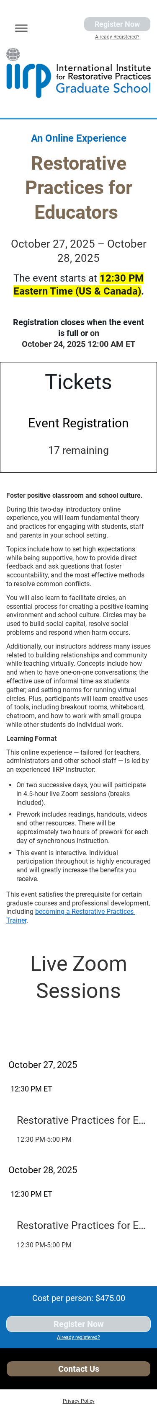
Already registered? (78, 1337)
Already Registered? (117, 37)
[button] (18, 27)
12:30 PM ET (31, 1088)
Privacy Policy (79, 1401)
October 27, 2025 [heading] (42, 1065)
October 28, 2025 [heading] (42, 1170)
